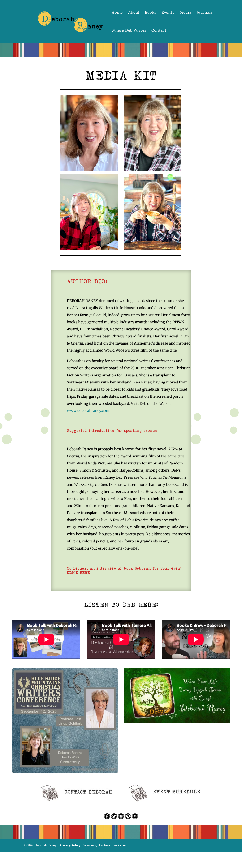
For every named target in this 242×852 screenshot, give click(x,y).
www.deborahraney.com (88, 410)
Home (117, 12)
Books (150, 12)
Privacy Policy (70, 845)
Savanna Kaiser (115, 845)
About (134, 12)
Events (168, 12)
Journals (205, 12)
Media (185, 12)
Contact (159, 30)
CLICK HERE (78, 572)
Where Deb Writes (129, 30)
